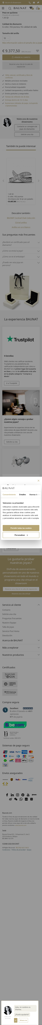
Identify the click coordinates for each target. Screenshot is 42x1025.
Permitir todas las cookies (21, 528)
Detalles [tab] (22, 495)
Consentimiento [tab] (9, 495)
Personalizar (20, 535)
